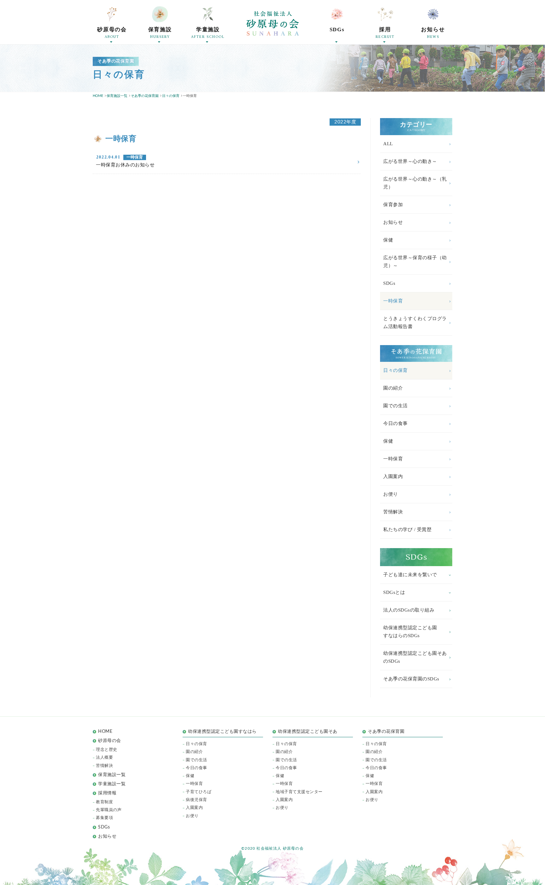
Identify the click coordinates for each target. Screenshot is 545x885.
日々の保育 (395, 370)
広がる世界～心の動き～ (410, 161)
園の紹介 (393, 388)
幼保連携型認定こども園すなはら (224, 731)
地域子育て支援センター (299, 792)
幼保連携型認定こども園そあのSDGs (415, 657)
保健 (388, 239)
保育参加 (393, 204)
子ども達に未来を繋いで (410, 574)
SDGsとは (394, 592)
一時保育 (393, 300)
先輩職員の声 (108, 810)
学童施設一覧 (112, 784)
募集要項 (104, 818)
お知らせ (393, 222)
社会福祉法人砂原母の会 (272, 23)
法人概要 (104, 758)
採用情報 (107, 793)
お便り (390, 494)
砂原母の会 (109, 740)
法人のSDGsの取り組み (408, 610)
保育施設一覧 (112, 775)
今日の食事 (395, 423)
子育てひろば (198, 792)
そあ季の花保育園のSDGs (411, 678)
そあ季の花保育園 (386, 731)
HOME (105, 731)
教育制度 (104, 802)
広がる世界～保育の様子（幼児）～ (415, 261)
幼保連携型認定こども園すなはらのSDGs (410, 631)
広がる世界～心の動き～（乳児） (415, 182)
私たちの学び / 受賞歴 (407, 529)
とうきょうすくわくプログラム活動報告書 (415, 322)
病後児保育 (196, 800)
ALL (388, 143)
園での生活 (395, 405)
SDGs (389, 283)
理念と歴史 (106, 750)
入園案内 (393, 476)
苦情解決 (393, 511)
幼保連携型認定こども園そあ (307, 731)
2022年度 (345, 122)
